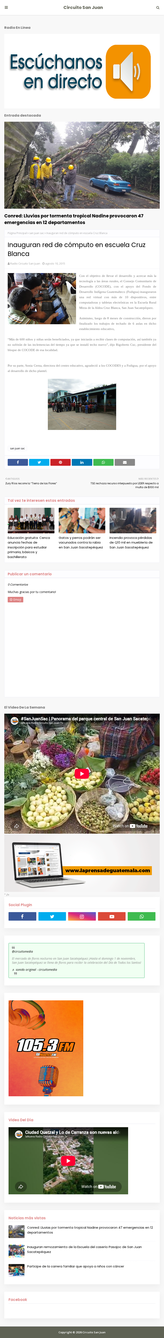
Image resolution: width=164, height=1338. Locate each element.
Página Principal (17, 233)
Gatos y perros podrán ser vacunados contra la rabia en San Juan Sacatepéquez (81, 542)
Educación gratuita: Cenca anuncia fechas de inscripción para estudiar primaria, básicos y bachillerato (29, 547)
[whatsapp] (141, 916)
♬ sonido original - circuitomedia (34, 970)
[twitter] (52, 916)
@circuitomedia (22, 951)
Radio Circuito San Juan (25, 263)
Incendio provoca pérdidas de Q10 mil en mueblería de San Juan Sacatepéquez (131, 542)
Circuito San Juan (83, 7)
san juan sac (36, 233)
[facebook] (22, 916)
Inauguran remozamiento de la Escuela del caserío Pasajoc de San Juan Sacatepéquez (84, 1249)
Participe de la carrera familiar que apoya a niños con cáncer (75, 1266)
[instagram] (82, 916)
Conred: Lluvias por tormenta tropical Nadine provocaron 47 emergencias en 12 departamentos (74, 219)
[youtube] (112, 916)
